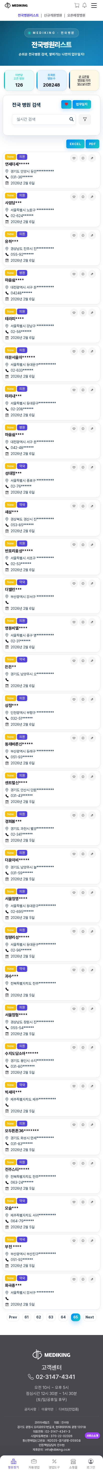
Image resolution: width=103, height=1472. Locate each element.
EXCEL (75, 144)
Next (90, 1317)
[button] (85, 5)
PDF (92, 144)
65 (75, 1317)
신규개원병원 (53, 15)
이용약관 (48, 1409)
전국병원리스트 (28, 15)
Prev (13, 1317)
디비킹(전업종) (69, 1409)
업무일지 (82, 104)
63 (50, 1317)
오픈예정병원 (76, 15)
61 (26, 1317)
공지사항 (30, 1409)
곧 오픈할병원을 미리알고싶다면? (84, 80)
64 (63, 1317)
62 (38, 1317)
